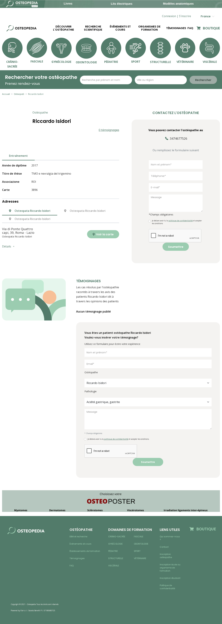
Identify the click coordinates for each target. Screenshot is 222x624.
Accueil (6, 94)
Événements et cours (120, 28)
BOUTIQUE (211, 28)
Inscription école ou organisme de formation (170, 567)
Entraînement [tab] (18, 156)
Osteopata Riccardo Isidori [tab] (32, 211)
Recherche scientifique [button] (93, 28)
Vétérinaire (140, 558)
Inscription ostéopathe (166, 556)
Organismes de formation (149, 28)
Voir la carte (104, 234)
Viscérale (113, 565)
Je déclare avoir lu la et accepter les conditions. (118, 439)
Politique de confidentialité (167, 587)
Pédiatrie (113, 551)
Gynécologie (115, 543)
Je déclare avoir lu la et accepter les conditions (177, 222)
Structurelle (115, 558)
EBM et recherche (78, 536)
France (206, 16)
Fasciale (138, 536)
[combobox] (148, 383)
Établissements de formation (85, 551)
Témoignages (176, 28)
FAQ (72, 565)
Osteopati (19, 94)
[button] (185, 16)
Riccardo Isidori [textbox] (96, 383)
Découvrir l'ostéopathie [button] (63, 28)
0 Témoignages (109, 130)
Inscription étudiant (170, 578)
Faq (190, 28)
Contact (164, 546)
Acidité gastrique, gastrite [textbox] (103, 402)
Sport (137, 551)
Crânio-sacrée (116, 536)
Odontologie (141, 543)
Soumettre (175, 247)
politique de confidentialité (116, 439)
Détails (6, 246)
